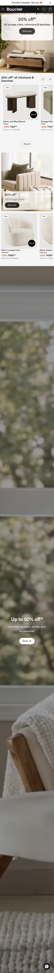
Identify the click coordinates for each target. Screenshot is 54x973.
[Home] (14, 9)
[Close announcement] (50, 3)
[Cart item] (50, 9)
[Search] (44, 9)
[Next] (50, 79)
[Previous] (43, 79)
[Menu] (2, 9)
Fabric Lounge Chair (10, 250)
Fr (38, 9)
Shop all (27, 144)
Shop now (27, 31)
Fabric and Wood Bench (14, 122)
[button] (46, 966)
